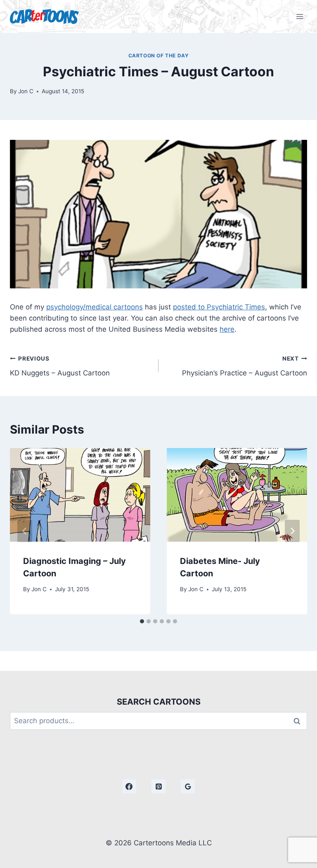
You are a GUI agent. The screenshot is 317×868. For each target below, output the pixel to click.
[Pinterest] (158, 786)
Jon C (25, 91)
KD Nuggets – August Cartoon (60, 366)
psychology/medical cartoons (94, 307)
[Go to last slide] (24, 531)
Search (299, 721)
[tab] (142, 621)
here (227, 329)
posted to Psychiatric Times (219, 307)
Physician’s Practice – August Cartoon (244, 366)
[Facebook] (129, 786)
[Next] (292, 531)
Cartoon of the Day (158, 55)
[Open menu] (299, 16)
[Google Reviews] (188, 786)
